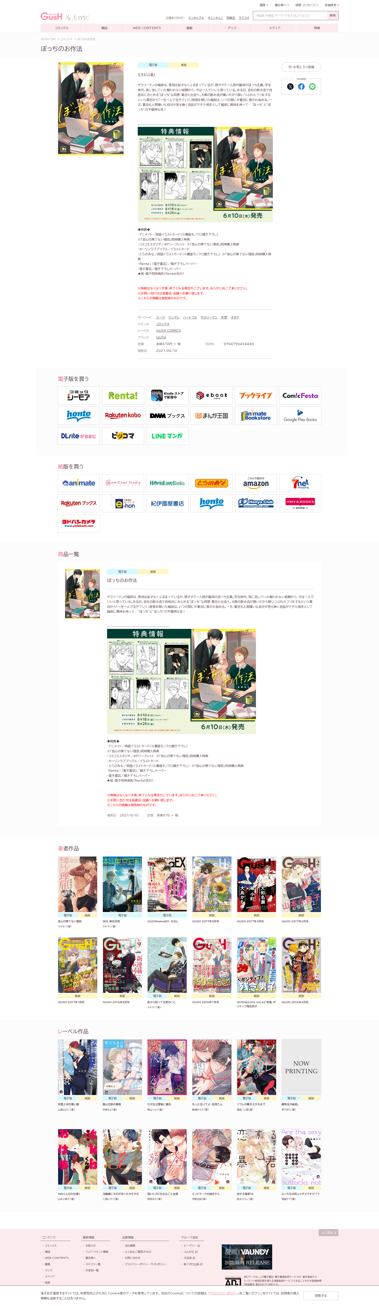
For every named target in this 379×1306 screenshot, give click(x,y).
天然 (224, 317)
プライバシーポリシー (224, 1293)
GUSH (161, 337)
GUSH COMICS (168, 330)
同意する (321, 1295)
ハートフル (190, 317)
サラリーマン (209, 317)
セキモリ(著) (146, 74)
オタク (235, 317)
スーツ (160, 317)
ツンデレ (174, 317)
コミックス (163, 324)
